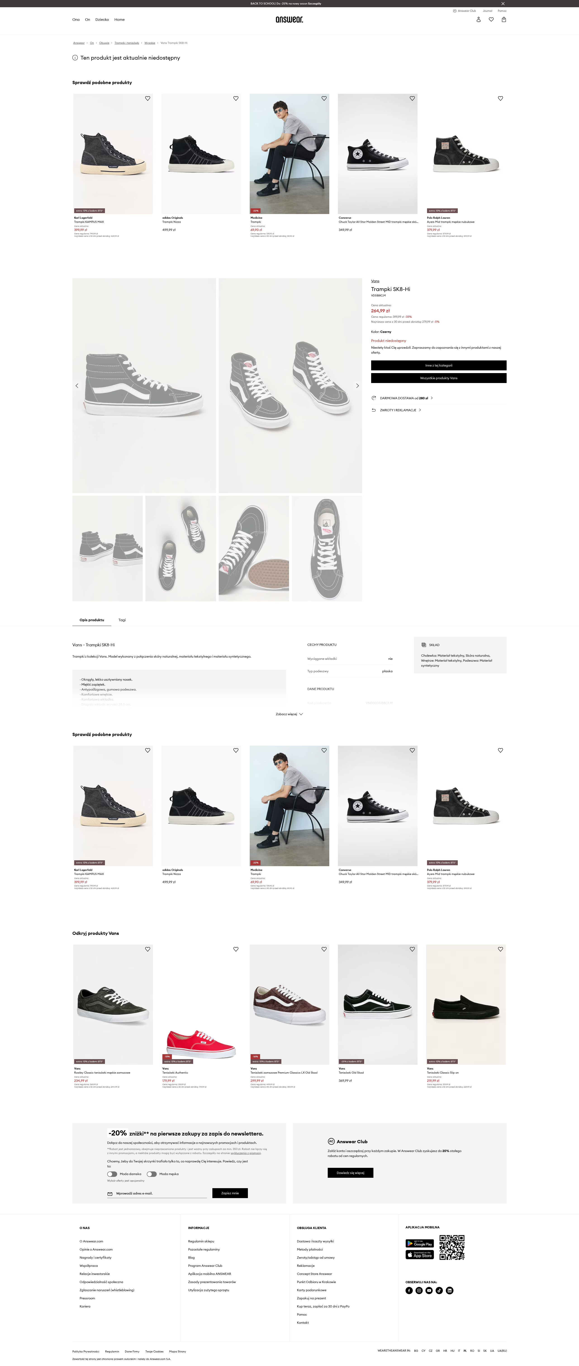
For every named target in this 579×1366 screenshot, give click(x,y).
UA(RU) (502, 1350)
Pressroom (87, 1298)
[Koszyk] (504, 19)
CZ (430, 1350)
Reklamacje (306, 1266)
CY (423, 1350)
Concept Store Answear (314, 1274)
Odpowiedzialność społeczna (101, 1282)
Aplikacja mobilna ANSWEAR (209, 1274)
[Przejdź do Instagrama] (419, 1291)
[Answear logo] (289, 19)
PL (465, 1350)
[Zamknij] (503, 3)
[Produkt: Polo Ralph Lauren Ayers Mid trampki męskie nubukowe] (466, 154)
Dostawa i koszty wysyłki (315, 1241)
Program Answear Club (205, 1266)
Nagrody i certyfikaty (96, 1257)
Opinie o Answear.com (96, 1249)
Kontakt (303, 1323)
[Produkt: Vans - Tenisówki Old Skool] (378, 1005)
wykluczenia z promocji (246, 1153)
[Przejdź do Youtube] (429, 1291)
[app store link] (420, 1254)
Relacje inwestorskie (95, 1274)
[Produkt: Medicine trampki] (289, 154)
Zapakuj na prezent (311, 1298)
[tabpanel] (289, 672)
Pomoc (302, 1314)
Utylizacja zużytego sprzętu (208, 1290)
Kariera (85, 1306)
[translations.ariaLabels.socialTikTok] (439, 1290)
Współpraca (89, 1266)
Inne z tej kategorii (438, 365)
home (119, 19)
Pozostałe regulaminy (204, 1249)
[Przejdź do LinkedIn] (449, 1290)
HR (445, 1350)
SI (479, 1350)
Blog (191, 1257)
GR (438, 1350)
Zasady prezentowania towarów (212, 1282)
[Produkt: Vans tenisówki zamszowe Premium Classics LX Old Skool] (289, 1005)
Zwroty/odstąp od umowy (316, 1257)
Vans (375, 281)
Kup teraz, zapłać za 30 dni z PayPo (323, 1306)
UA (492, 1350)
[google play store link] (420, 1243)
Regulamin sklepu (201, 1241)
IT (459, 1350)
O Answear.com (91, 1241)
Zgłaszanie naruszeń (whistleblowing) (107, 1290)
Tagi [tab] (122, 620)
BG (416, 1350)
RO (472, 1350)
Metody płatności (310, 1249)
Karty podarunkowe (311, 1290)
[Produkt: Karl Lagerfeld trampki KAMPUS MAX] (113, 154)
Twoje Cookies (154, 1351)
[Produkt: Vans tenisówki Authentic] (201, 1005)
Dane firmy (132, 1351)
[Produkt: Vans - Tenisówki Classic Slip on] (466, 1005)
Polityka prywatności (85, 1351)
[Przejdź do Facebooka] (409, 1291)
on (87, 19)
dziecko (102, 19)
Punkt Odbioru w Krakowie (316, 1282)
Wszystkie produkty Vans (439, 378)
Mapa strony (177, 1351)
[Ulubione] (491, 19)
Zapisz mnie (230, 1193)
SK (485, 1350)
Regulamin (112, 1351)
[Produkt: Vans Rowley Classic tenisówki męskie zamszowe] (113, 1005)
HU (453, 1350)
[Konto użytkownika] (478, 19)
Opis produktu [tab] (92, 620)
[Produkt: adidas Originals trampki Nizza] (201, 154)
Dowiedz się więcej (350, 1173)
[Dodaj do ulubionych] (147, 98)
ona (76, 19)
